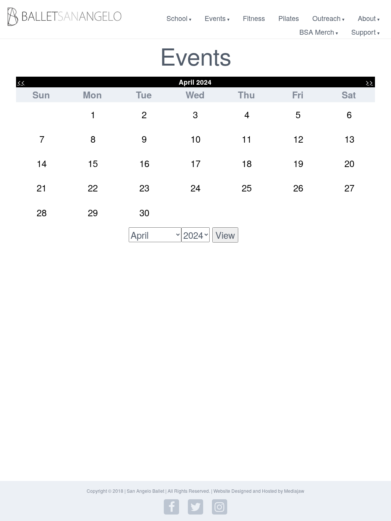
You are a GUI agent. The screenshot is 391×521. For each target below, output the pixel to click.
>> (369, 82)
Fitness (254, 18)
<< (21, 82)
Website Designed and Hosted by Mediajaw (258, 490)
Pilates (288, 18)
